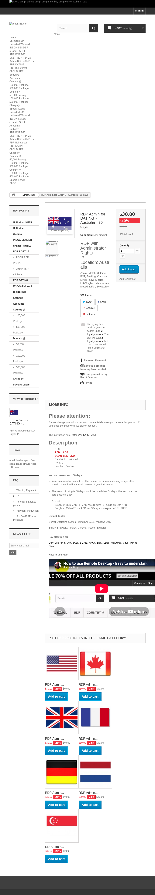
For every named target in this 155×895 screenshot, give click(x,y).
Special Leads (17, 108)
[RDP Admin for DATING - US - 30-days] (62, 663)
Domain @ (15, 91)
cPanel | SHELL (18, 51)
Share (102, 301)
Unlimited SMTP (18, 40)
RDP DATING (16, 64)
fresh (33, 460)
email (12, 460)
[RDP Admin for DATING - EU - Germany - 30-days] (62, 771)
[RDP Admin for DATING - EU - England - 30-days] (62, 717)
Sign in (139, 10)
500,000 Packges (19, 101)
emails (27, 463)
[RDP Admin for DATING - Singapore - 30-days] (62, 826)
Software (14, 74)
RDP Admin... (54, 684)
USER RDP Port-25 (20, 57)
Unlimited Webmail (19, 44)
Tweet (88, 301)
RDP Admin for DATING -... (18, 421)
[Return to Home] (13, 195)
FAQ (15, 480)
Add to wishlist (127, 278)
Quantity (124, 245)
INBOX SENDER (18, 47)
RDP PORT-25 (17, 54)
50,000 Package (18, 95)
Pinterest (90, 314)
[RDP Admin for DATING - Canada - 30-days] (95, 663)
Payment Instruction (27, 510)
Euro (16, 467)
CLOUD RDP (16, 71)
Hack (33, 463)
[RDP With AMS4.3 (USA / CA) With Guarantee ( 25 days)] (52, 247)
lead (18, 460)
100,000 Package (19, 85)
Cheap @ (14, 105)
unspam (26, 460)
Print (89, 382)
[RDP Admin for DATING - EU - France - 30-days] (95, 717)
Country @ (15, 81)
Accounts (14, 78)
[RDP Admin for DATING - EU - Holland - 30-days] (95, 771)
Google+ (90, 308)
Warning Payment (26, 490)
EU (11, 467)
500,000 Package (19, 88)
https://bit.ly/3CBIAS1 (84, 435)
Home (12, 37)
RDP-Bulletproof (18, 68)
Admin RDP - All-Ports (21, 61)
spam (12, 463)
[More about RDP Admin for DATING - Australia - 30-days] (13, 412)
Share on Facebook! (95, 360)
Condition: (86, 235)
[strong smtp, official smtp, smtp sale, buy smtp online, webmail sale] (77, 4)
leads (19, 463)
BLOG (12, 183)
